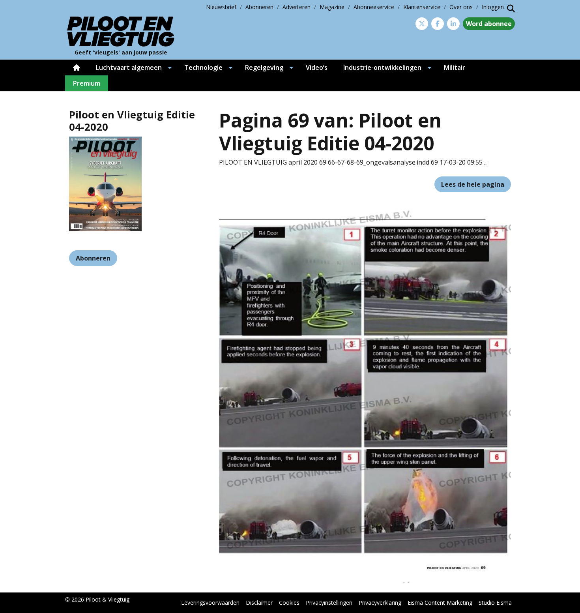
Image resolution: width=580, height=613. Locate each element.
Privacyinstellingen (329, 602)
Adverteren (297, 7)
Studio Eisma (495, 602)
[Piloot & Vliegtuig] (121, 31)
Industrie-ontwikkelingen (382, 67)
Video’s (316, 67)
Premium (86, 83)
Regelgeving (264, 67)
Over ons (461, 7)
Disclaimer (259, 602)
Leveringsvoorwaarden (210, 602)
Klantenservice (421, 7)
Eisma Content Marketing (440, 602)
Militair (454, 67)
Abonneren (259, 7)
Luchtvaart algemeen (129, 67)
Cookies (289, 602)
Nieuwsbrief (221, 7)
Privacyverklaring (380, 602)
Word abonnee (489, 23)
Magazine (332, 7)
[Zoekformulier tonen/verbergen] (511, 8)
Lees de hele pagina (472, 184)
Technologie (203, 67)
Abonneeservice (374, 7)
